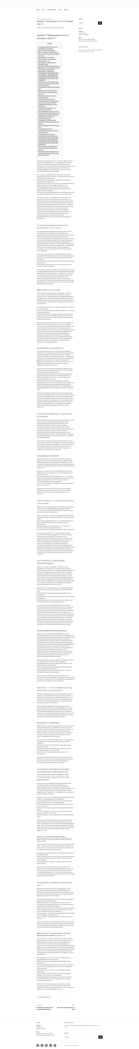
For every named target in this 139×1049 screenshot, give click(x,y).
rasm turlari (44, 250)
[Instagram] (50, 1045)
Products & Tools (52, 9)
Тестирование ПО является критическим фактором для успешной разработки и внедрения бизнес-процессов (49, 115)
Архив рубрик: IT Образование (46, 71)
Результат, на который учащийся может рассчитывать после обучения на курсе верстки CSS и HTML (48, 83)
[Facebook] (42, 1045)
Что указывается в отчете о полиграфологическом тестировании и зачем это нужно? (48, 130)
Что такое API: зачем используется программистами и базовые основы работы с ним (47, 104)
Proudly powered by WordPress (71, 1045)
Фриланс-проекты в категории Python (48, 52)
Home (38, 9)
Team (43, 9)
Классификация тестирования (46, 57)
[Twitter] (46, 1045)
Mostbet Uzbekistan (45, 997)
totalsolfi (49, 19)
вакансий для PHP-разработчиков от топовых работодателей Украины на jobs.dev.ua (48, 92)
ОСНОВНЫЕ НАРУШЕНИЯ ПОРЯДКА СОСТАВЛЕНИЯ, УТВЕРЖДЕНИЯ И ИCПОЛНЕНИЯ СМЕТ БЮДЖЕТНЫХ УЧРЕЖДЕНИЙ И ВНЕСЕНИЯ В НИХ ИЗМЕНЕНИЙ (48, 76)
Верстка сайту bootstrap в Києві (46, 50)
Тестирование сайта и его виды (46, 134)
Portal (59, 9)
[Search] (100, 23)
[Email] (54, 1045)
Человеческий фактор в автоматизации (48, 101)
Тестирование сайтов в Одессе (46, 99)
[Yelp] (37, 1045)
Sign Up (66, 9)
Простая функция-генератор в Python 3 (48, 111)
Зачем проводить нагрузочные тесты (48, 136)
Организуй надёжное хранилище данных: (49, 66)
